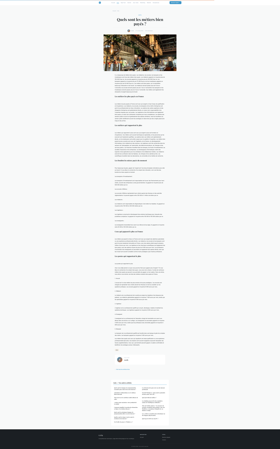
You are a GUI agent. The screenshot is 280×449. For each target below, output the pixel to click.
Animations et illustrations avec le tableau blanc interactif (125, 393)
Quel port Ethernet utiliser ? (149, 397)
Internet (129, 2)
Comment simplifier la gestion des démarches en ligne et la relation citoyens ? (126, 408)
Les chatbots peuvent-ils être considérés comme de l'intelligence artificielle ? (152, 401)
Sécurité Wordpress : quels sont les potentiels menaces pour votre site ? (153, 393)
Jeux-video (135, 2)
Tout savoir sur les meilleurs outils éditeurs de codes (126, 398)
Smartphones (156, 2)
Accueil (113, 2)
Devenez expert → (175, 2)
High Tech (123, 2)
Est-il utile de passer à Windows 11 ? (123, 422)
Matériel (149, 2)
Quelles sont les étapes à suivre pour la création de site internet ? (124, 417)
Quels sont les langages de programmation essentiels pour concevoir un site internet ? (125, 388)
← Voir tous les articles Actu (122, 369)
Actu (118, 2)
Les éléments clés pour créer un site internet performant (153, 388)
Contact (164, 439)
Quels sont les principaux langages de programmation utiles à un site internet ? (124, 412)
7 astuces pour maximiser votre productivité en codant (125, 403)
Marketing (142, 2)
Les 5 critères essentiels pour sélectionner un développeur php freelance (153, 414)
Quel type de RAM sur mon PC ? (150, 418)
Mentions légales (166, 437)
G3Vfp (101, 435)
